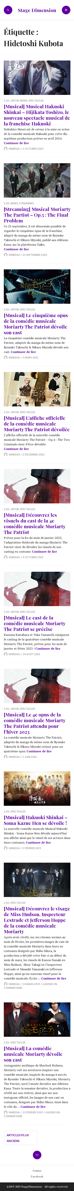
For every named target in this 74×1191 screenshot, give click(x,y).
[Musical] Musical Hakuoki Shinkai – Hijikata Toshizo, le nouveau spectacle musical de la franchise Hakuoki (37, 115)
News (23, 100)
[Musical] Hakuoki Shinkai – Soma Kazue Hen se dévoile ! (35, 820)
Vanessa (14, 148)
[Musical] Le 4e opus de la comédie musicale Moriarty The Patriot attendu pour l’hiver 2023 (34, 723)
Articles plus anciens (18, 1138)
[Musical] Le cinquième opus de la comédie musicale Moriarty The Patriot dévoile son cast (36, 323)
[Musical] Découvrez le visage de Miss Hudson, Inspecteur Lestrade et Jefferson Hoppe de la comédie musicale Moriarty (37, 919)
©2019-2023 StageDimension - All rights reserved (37, 1186)
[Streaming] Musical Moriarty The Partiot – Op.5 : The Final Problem (37, 215)
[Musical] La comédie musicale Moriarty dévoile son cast (33, 1054)
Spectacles (36, 100)
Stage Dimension (37, 10)
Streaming (26, 203)
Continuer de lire (16, 143)
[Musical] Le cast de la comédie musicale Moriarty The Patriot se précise (34, 623)
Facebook (37, 1176)
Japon (14, 100)
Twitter (37, 1170)
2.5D (6, 100)
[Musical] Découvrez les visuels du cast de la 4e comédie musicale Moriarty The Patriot (34, 523)
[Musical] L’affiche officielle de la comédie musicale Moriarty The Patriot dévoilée (37, 423)
